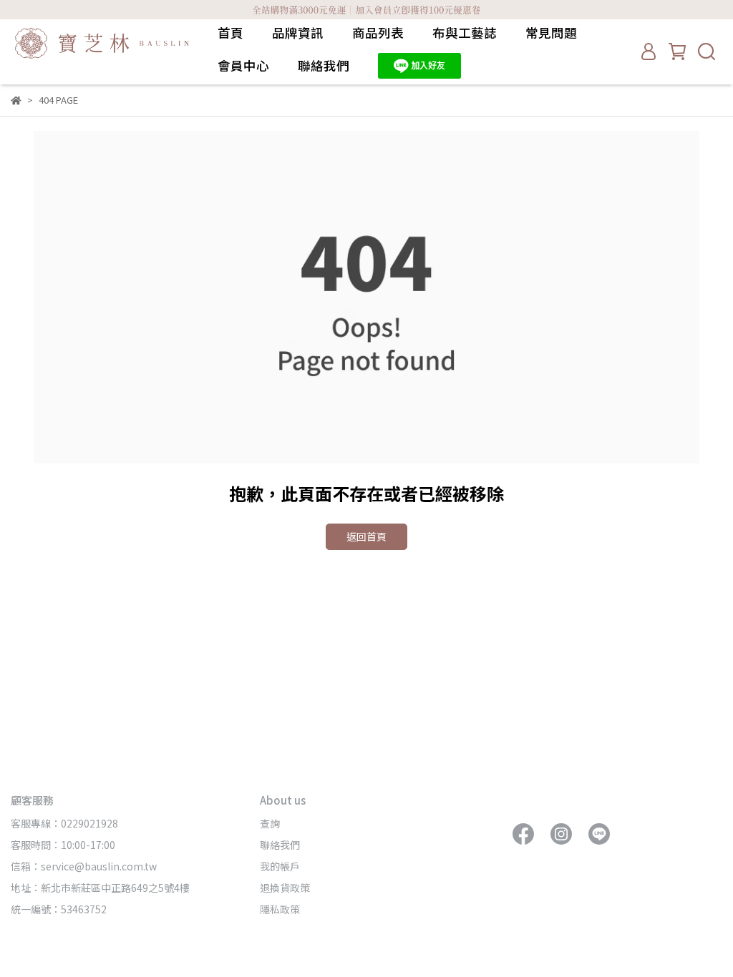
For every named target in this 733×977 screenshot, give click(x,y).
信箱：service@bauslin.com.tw (84, 866)
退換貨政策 (285, 887)
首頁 (230, 32)
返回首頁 (366, 536)
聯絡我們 (323, 65)
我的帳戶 (280, 866)
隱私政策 (280, 909)
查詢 (270, 823)
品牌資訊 (298, 32)
